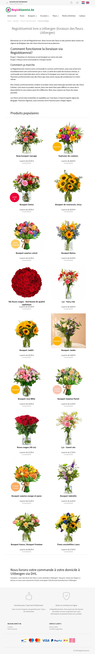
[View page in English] (87, 2)
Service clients (53, 627)
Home (9, 21)
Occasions (44, 16)
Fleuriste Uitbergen (43, 21)
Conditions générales (55, 629)
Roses (22, 16)
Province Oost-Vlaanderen (28, 21)
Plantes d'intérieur (69, 16)
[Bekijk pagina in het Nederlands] (83, 2)
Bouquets (32, 16)
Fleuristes (16, 21)
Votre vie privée (12, 629)
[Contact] (77, 3)
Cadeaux (82, 16)
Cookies (10, 627)
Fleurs (55, 16)
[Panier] (71, 3)
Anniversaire (12, 16)
